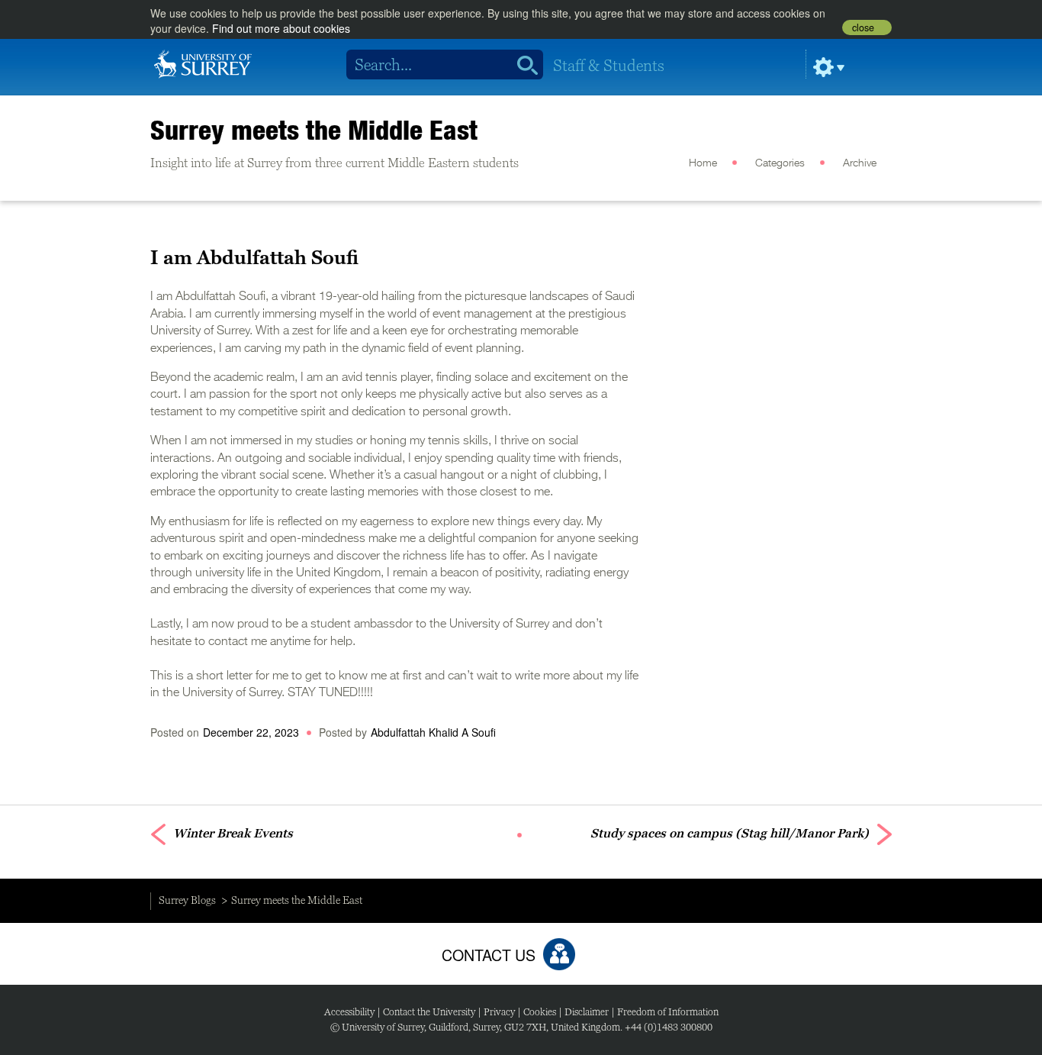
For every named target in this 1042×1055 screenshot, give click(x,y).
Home (703, 163)
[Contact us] (559, 954)
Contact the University (429, 1012)
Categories (780, 163)
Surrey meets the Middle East (314, 130)
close (863, 27)
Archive (859, 163)
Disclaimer (586, 1012)
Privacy (499, 1012)
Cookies (539, 1012)
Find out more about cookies (281, 28)
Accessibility (349, 1012)
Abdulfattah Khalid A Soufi (433, 732)
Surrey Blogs (187, 900)
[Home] (203, 62)
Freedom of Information (668, 1012)
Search (522, 65)
